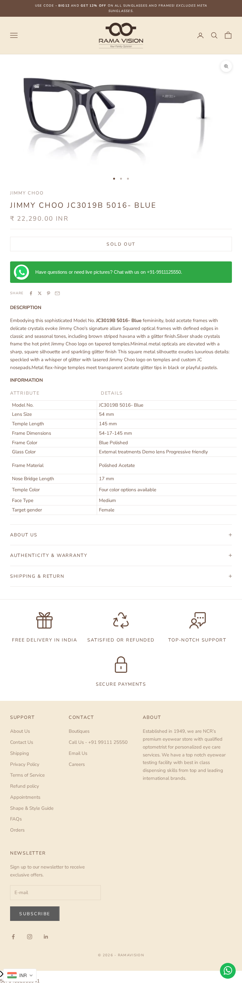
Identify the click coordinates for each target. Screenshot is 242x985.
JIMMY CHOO (26, 193)
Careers (77, 764)
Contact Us (21, 742)
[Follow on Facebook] (13, 937)
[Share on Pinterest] (48, 293)
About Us (20, 731)
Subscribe (34, 914)
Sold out (121, 244)
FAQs (16, 819)
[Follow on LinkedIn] (46, 937)
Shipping (19, 753)
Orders (17, 830)
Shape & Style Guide (32, 808)
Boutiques (79, 731)
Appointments (25, 797)
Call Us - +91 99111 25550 (98, 742)
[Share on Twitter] (39, 293)
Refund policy (24, 786)
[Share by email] (57, 293)
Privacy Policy (24, 764)
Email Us (78, 753)
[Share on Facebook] (30, 293)
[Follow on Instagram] (29, 937)
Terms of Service (27, 775)
